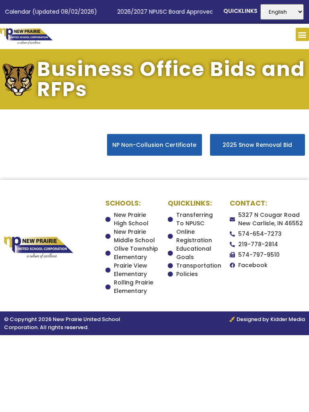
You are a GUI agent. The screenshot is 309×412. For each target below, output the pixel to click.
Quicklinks (240, 11)
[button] (302, 34)
